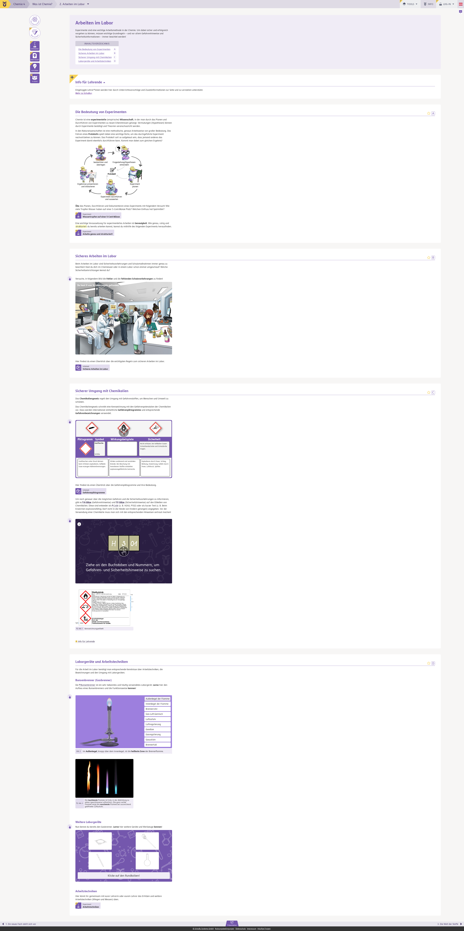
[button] (35, 78)
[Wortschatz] (34, 33)
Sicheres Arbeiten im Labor (91, 53)
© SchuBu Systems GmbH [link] (203, 928)
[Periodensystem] (34, 20)
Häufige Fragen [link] (264, 928)
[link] (232, 924)
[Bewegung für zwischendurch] (459, 920)
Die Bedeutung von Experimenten (94, 49)
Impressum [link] (251, 928)
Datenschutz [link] (241, 928)
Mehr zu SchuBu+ (83, 93)
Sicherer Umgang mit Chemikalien (95, 57)
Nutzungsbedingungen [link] (224, 928)
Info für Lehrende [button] (86, 641)
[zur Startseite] (5, 4)
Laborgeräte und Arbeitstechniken (94, 61)
